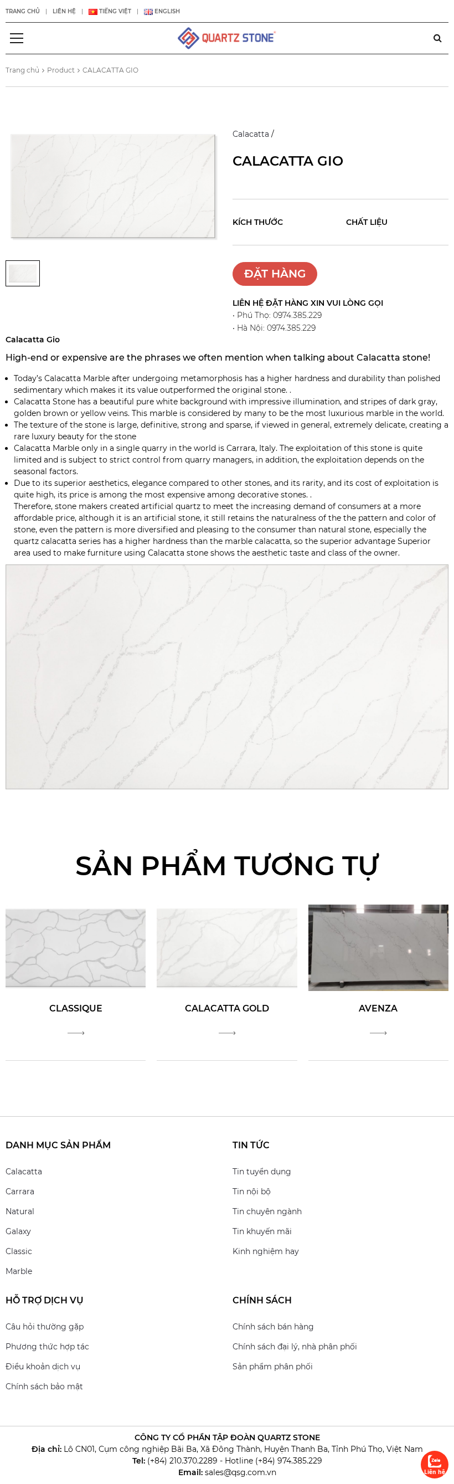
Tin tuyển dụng (262, 1172)
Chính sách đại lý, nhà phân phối (295, 1347)
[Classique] (76, 947)
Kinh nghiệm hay (266, 1251)
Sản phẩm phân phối (273, 1367)
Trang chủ (23, 11)
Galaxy (18, 1231)
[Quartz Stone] (227, 38)
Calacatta (251, 134)
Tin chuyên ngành (267, 1211)
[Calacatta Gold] (227, 947)
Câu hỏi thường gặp (45, 1327)
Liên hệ (64, 11)
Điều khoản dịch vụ (43, 1367)
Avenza (378, 1008)
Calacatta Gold (227, 1008)
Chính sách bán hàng (273, 1327)
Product (61, 70)
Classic (19, 1251)
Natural (20, 1211)
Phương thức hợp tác (47, 1347)
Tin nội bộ (252, 1192)
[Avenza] (378, 947)
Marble (19, 1271)
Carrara (20, 1192)
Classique (75, 1008)
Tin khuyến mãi (262, 1231)
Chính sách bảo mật (44, 1386)
